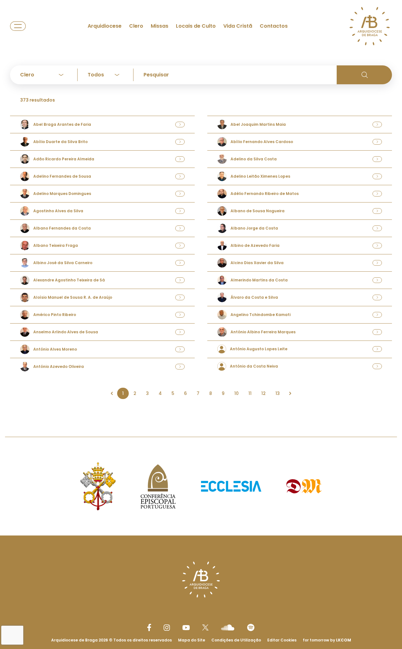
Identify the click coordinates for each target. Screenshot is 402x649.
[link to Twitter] (205, 627)
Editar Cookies (281, 640)
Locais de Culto (196, 26)
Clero (136, 26)
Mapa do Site (191, 640)
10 (236, 393)
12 (263, 393)
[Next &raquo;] (290, 393)
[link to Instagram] (167, 627)
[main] (201, 206)
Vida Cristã (237, 26)
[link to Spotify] (251, 627)
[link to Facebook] (149, 627)
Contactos (274, 26)
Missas (159, 26)
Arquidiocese (105, 26)
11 (250, 393)
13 (277, 393)
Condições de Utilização (236, 640)
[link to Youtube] (186, 627)
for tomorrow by (327, 640)
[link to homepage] (370, 26)
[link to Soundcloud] (227, 627)
